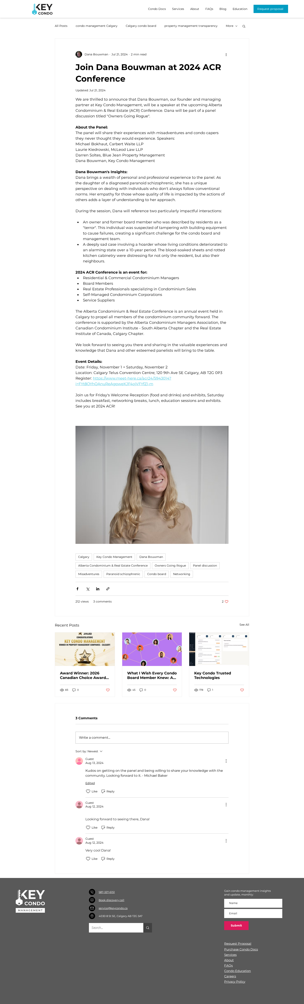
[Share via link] (108, 589)
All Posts (61, 26)
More (229, 26)
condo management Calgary (96, 26)
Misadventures (88, 574)
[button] (244, 26)
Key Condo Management (114, 557)
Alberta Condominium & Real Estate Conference (113, 565)
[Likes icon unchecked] (88, 791)
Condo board (156, 574)
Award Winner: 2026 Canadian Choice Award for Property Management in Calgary (83, 675)
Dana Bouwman (151, 557)
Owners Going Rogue (170, 565)
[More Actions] (226, 761)
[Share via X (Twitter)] (88, 589)
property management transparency (191, 26)
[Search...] (147, 928)
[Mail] (92, 908)
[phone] (92, 892)
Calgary (83, 557)
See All (244, 624)
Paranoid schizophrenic (123, 574)
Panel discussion (205, 565)
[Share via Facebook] (77, 589)
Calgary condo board (141, 26)
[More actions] (226, 54)
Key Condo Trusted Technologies (212, 675)
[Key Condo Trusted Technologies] (219, 649)
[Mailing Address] (92, 916)
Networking (181, 574)
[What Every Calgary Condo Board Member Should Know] (152, 649)
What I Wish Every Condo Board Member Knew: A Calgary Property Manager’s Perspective (152, 675)
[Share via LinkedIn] (98, 589)
